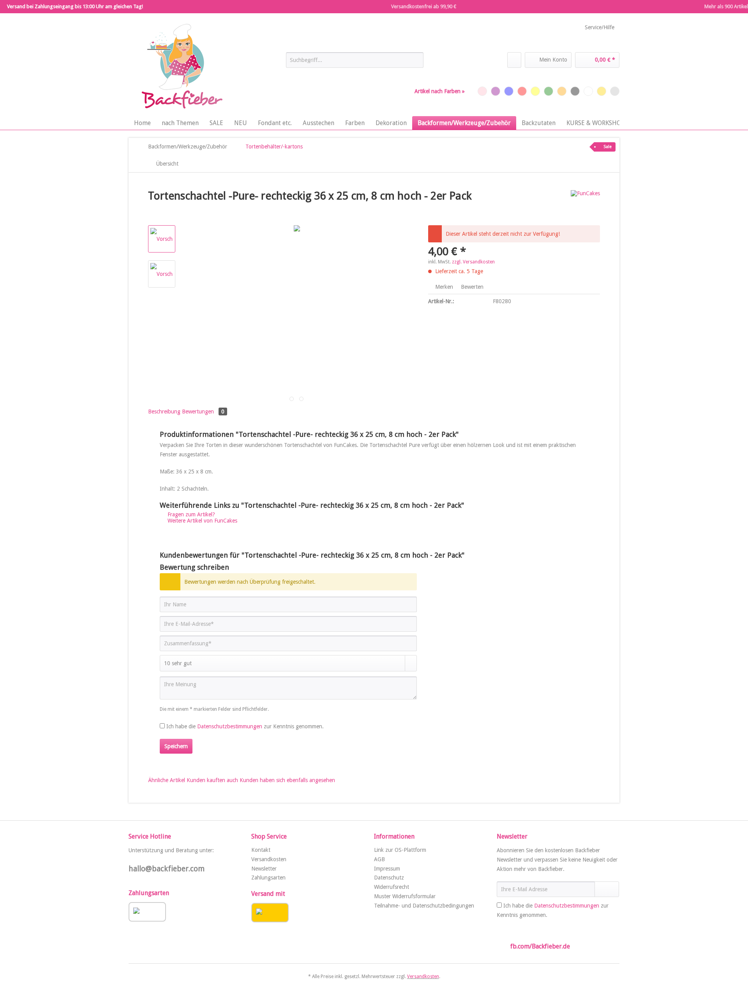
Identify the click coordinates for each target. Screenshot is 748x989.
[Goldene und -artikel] (601, 91)
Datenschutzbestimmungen (229, 726)
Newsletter (264, 868)
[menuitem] (354, 63)
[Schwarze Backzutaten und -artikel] (575, 91)
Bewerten (471, 287)
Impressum (387, 868)
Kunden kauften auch (212, 780)
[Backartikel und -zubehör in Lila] (495, 91)
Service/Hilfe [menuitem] (599, 27)
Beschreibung (164, 411)
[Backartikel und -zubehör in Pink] (482, 91)
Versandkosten (268, 859)
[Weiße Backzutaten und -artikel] (588, 91)
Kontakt (260, 850)
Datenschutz (389, 877)
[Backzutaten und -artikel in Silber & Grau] (614, 91)
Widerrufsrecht (391, 887)
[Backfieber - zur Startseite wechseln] (181, 66)
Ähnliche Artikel (166, 780)
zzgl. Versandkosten (473, 262)
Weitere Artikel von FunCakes (201, 520)
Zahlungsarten (268, 877)
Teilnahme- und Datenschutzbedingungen (424, 905)
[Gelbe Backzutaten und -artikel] (535, 91)
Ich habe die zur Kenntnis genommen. (245, 726)
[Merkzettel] (514, 60)
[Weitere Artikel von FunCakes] (585, 203)
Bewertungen (203, 411)
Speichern (176, 746)
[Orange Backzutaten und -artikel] (561, 91)
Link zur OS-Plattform (400, 850)
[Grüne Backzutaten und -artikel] (548, 91)
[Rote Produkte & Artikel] (522, 91)
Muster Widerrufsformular (405, 896)
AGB (379, 859)
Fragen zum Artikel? (190, 514)
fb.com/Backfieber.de (540, 946)
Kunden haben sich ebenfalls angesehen (287, 780)
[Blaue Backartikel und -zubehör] (509, 91)
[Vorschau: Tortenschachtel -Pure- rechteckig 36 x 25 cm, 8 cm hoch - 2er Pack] (161, 239)
